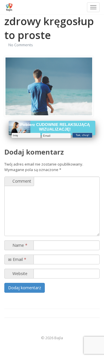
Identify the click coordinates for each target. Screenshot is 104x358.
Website (19, 273)
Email (19, 259)
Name (19, 245)
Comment (21, 181)
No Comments (20, 44)
